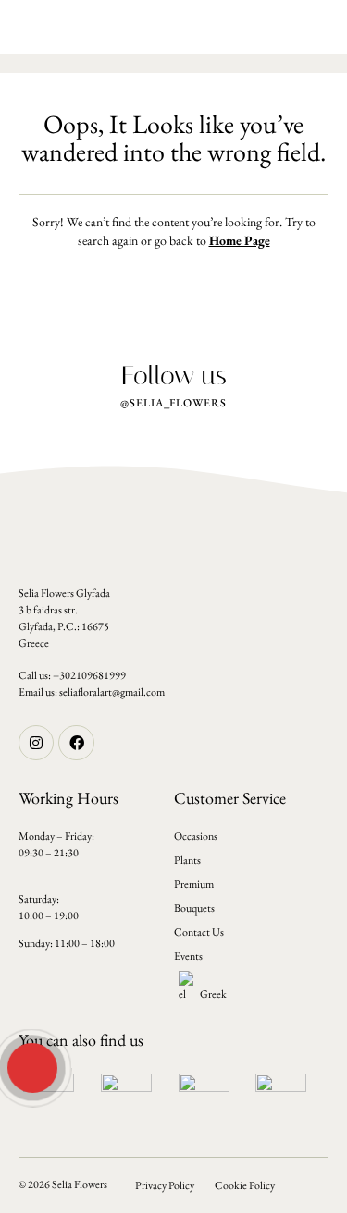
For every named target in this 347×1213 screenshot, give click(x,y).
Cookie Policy (245, 1185)
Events (188, 956)
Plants (187, 860)
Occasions (195, 836)
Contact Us (199, 932)
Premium (194, 884)
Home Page (239, 240)
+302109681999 (89, 675)
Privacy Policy (164, 1185)
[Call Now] (30, 1066)
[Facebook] (75, 742)
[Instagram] (36, 742)
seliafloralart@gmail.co (107, 692)
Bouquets (194, 908)
